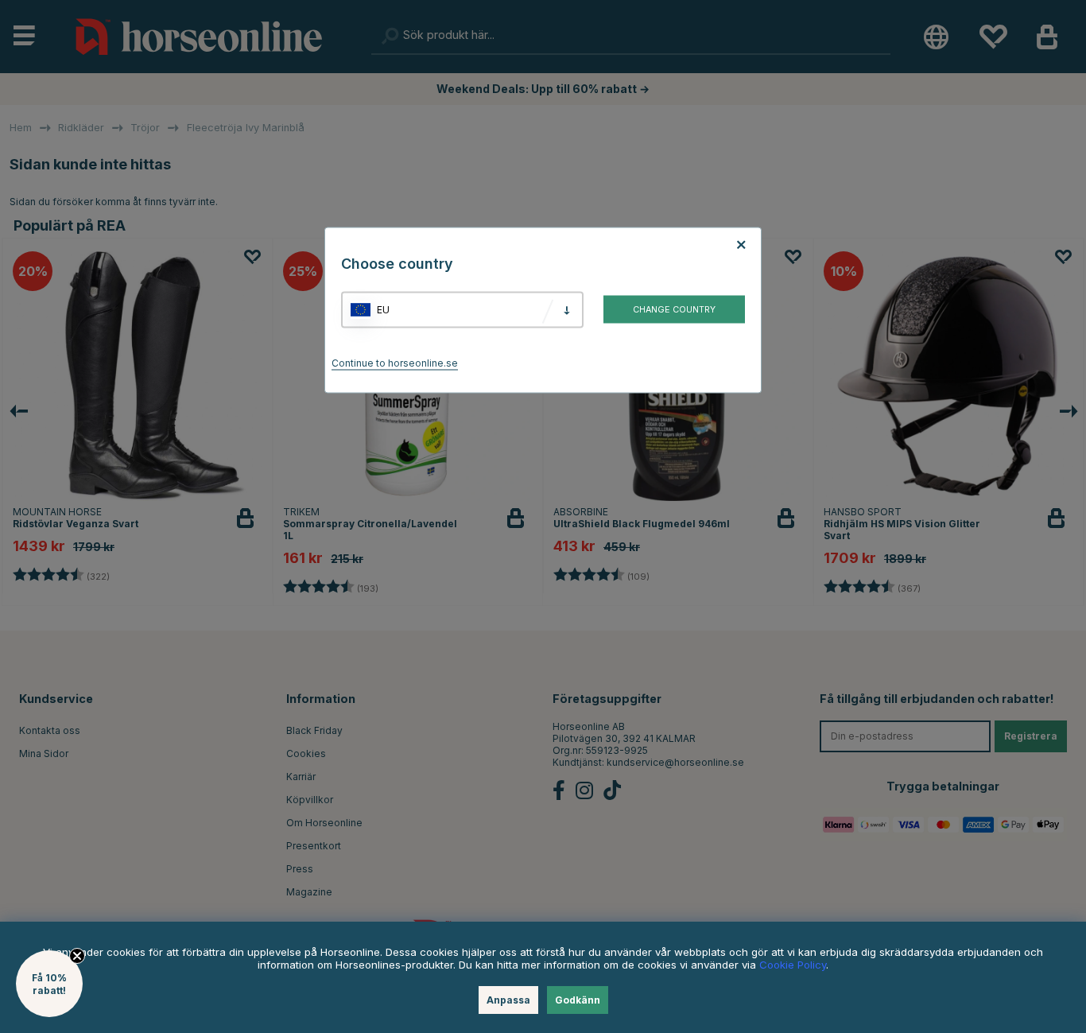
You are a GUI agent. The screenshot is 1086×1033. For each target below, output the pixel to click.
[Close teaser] (77, 956)
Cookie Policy (792, 964)
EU (383, 310)
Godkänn (577, 1000)
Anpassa (508, 1000)
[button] (49, 983)
